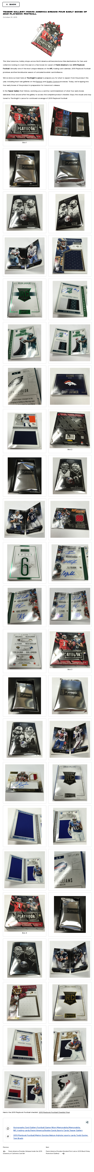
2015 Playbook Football (24, 1135)
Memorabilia (74, 1127)
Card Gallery (30, 1127)
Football (41, 1127)
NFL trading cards (21, 1130)
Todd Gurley (82, 1135)
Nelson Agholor (56, 1135)
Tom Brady (18, 1138)
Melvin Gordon (42, 1135)
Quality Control (53, 81)
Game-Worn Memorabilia (56, 1127)
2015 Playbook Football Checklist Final (54, 1112)
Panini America (37, 1130)
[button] (47, 1122)
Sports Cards (63, 1130)
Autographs (18, 1127)
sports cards (70, 1135)
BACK (13, 4)
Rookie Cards (50, 1130)
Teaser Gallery (76, 1130)
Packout (39, 81)
